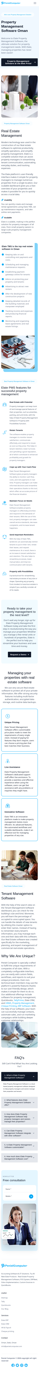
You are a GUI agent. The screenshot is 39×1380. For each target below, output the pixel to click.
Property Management (23, 1003)
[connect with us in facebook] (13, 1365)
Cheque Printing (9, 1006)
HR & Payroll (6, 1327)
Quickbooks (6, 1305)
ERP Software (24, 1006)
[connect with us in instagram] (21, 1365)
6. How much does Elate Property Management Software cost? (18, 1157)
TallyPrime (19, 1000)
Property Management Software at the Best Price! (18, 62)
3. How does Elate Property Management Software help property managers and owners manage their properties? (17, 1118)
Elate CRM (5, 1324)
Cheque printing (7, 1331)
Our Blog (4, 1309)
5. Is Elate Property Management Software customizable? (18, 1146)
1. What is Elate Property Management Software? (14, 1076)
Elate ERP (5, 1320)
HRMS (8, 1003)
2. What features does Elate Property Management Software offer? (17, 1102)
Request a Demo (18, 654)
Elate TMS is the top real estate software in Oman (17, 247)
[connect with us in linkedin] (26, 1365)
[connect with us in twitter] (17, 1365)
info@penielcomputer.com (11, 1346)
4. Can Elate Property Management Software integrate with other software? (17, 1133)
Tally (3, 1301)
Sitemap (4, 1298)
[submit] (32, 1196)
